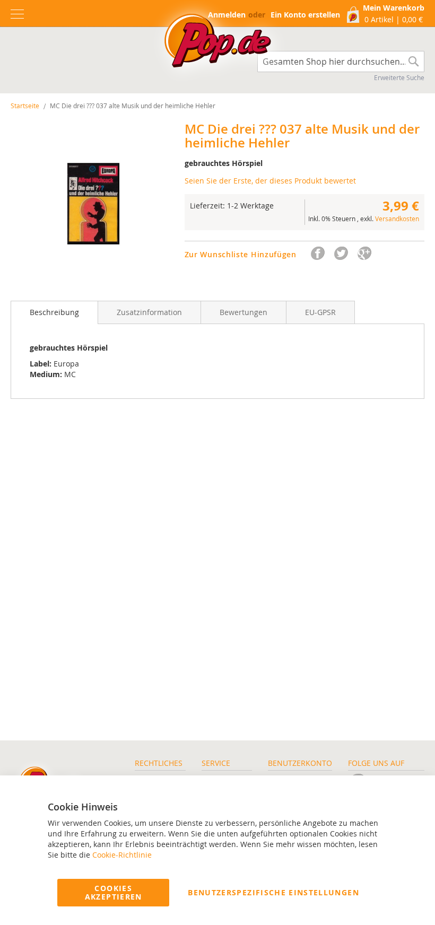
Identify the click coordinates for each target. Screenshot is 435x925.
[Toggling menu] (17, 14)
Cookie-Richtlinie (122, 855)
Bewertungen (243, 312)
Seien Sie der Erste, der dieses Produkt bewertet (270, 181)
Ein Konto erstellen (305, 15)
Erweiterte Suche (399, 77)
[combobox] (340, 61)
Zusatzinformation (149, 312)
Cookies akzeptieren (113, 892)
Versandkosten (397, 218)
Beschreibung (54, 312)
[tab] (54, 312)
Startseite (25, 105)
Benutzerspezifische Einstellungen (273, 892)
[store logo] (217, 43)
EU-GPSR (320, 312)
